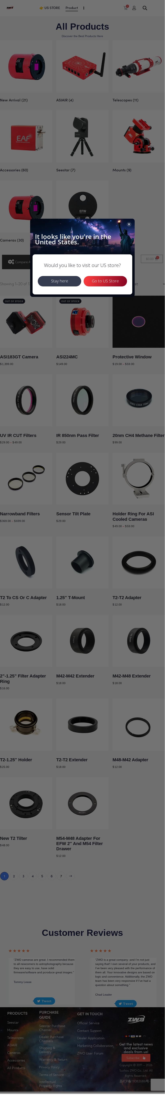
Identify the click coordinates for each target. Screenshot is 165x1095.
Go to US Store (105, 281)
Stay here (59, 281)
